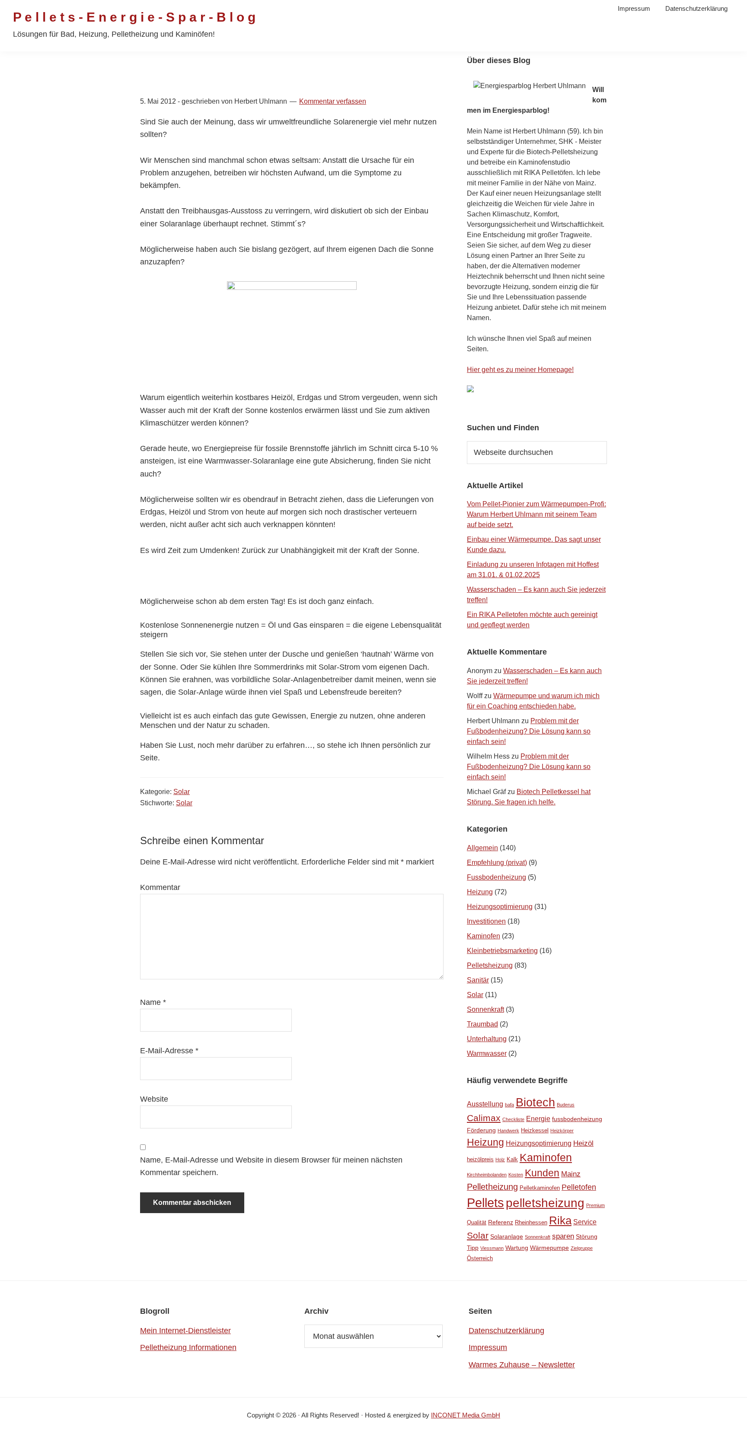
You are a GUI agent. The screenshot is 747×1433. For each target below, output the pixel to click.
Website (154, 1099)
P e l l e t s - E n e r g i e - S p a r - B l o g (134, 17)
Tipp (473, 1247)
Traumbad (482, 1024)
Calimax (484, 1118)
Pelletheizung (492, 1187)
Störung (586, 1236)
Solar (181, 791)
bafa (509, 1104)
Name (153, 1002)
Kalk (512, 1159)
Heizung (480, 892)
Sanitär (478, 980)
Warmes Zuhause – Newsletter (522, 1364)
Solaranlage (506, 1236)
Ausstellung (485, 1104)
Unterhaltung (487, 1038)
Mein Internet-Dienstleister (185, 1330)
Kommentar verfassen (332, 101)
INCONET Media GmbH (465, 1415)
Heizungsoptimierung (500, 906)
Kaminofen (483, 936)
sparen (563, 1236)
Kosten (515, 1174)
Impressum (488, 1347)
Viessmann (492, 1248)
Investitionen (486, 921)
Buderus (566, 1104)
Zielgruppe (582, 1248)
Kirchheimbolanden (487, 1174)
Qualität (476, 1222)
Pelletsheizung (490, 965)
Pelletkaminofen (540, 1188)
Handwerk (508, 1130)
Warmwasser (487, 1053)
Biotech (535, 1102)
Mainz (571, 1174)
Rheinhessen (531, 1222)
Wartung (516, 1247)
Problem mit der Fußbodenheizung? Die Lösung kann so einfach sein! (529, 731)
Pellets (485, 1202)
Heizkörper (562, 1130)
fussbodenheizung (577, 1118)
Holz (500, 1159)
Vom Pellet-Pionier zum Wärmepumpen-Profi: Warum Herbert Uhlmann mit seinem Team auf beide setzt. (536, 514)
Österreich (480, 1258)
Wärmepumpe (549, 1247)
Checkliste (513, 1119)
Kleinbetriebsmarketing (502, 950)
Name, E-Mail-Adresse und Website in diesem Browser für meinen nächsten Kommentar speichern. (271, 1166)
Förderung (481, 1130)
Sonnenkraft (485, 1009)
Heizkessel (535, 1130)
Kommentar (160, 887)
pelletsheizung (545, 1203)
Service (585, 1222)
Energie (538, 1118)
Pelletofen (579, 1187)
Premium (595, 1205)
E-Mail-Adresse (169, 1050)
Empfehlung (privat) (497, 862)
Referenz (500, 1222)
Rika (560, 1220)
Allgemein (482, 848)
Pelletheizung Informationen (188, 1347)
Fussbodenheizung (496, 877)
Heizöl (583, 1143)
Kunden (542, 1173)
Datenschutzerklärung (506, 1330)
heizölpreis (480, 1159)
